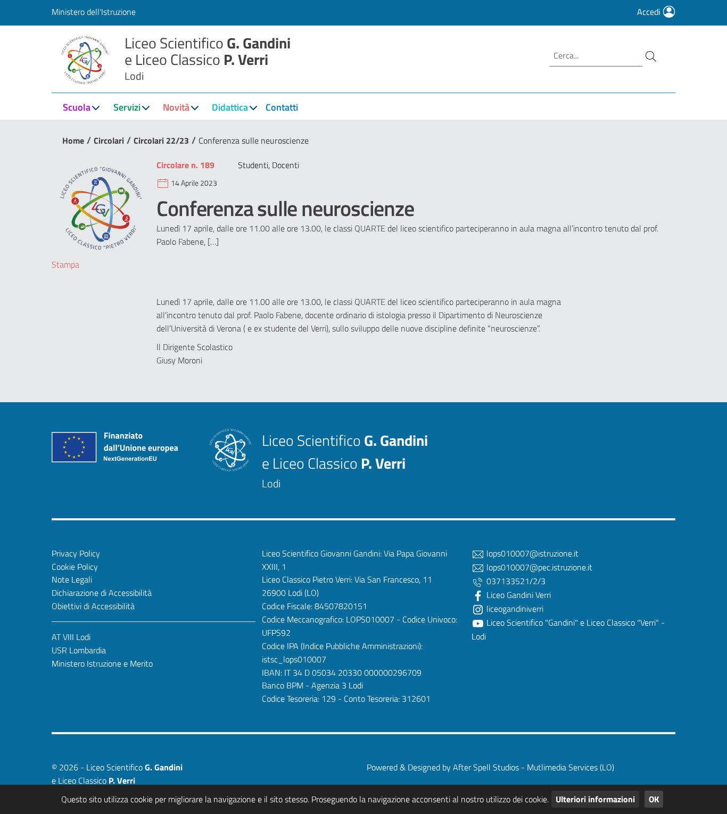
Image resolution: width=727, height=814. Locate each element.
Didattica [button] (230, 107)
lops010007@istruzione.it (531, 553)
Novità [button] (176, 107)
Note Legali (72, 579)
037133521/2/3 (515, 581)
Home (73, 140)
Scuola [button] (76, 107)
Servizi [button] (127, 107)
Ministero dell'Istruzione (94, 11)
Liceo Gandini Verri (517, 594)
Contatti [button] (282, 107)
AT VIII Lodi (71, 636)
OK (654, 799)
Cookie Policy (75, 566)
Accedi (650, 11)
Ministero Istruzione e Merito (102, 663)
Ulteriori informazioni (595, 799)
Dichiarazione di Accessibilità (102, 592)
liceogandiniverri (513, 608)
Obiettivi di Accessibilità (93, 606)
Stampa (65, 264)
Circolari (109, 140)
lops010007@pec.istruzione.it (538, 567)
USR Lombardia (79, 650)
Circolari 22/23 (161, 140)
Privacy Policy (76, 553)
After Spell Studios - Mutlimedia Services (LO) (533, 767)
